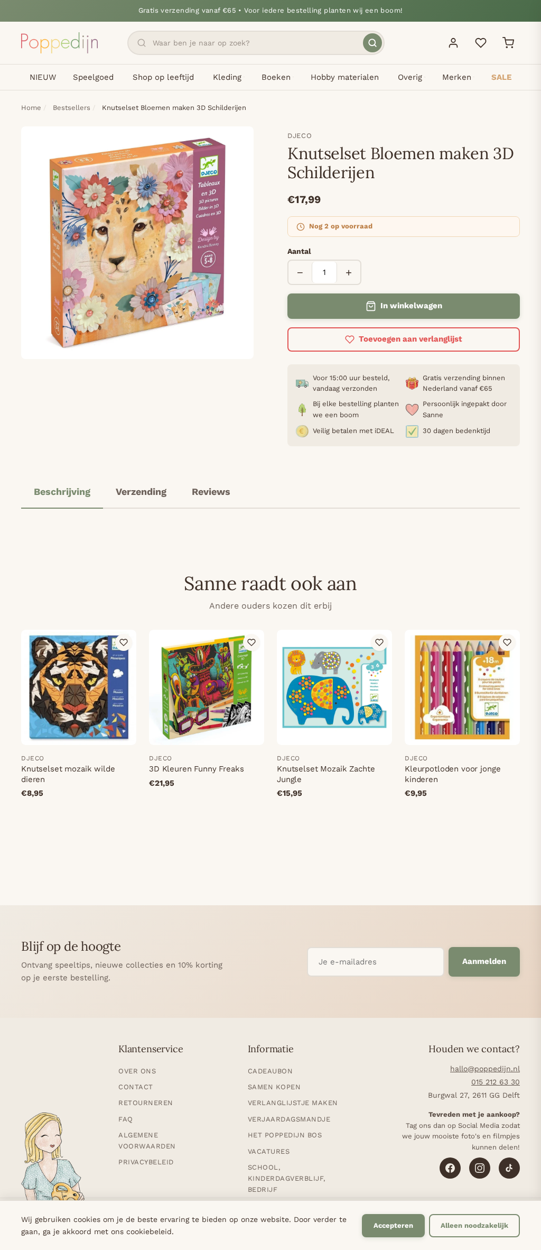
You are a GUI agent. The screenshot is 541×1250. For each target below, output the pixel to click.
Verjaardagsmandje (289, 1119)
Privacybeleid (146, 1162)
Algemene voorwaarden (147, 1140)
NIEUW (43, 77)
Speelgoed (93, 77)
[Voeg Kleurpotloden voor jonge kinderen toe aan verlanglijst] (507, 642)
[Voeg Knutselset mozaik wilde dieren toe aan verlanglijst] (123, 642)
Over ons (137, 1071)
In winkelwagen (411, 305)
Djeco (299, 136)
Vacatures (269, 1151)
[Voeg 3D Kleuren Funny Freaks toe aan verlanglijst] (251, 642)
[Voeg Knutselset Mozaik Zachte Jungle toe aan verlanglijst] (379, 642)
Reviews (211, 491)
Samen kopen (274, 1087)
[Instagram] (479, 1168)
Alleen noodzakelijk (474, 1225)
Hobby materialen (345, 77)
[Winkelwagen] (508, 42)
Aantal (299, 251)
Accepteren (393, 1225)
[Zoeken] (372, 42)
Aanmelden (484, 961)
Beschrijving (62, 491)
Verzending (141, 491)
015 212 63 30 (495, 1082)
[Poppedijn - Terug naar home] (59, 42)
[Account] (453, 42)
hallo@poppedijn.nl (485, 1068)
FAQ (125, 1119)
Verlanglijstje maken (293, 1103)
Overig (410, 77)
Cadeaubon (270, 1071)
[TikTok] (509, 1168)
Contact (135, 1087)
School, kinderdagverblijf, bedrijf (286, 1178)
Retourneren (145, 1103)
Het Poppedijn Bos (285, 1135)
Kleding (227, 77)
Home (31, 108)
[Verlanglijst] (480, 42)
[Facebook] (450, 1168)
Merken (456, 77)
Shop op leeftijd (163, 77)
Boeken (276, 77)
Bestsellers (71, 108)
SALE (501, 77)
